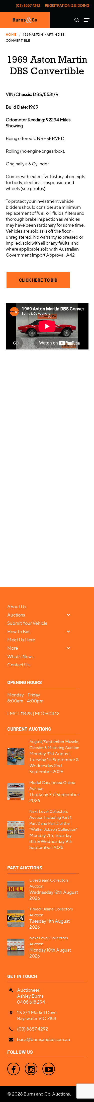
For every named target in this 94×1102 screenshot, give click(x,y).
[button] (38, 280)
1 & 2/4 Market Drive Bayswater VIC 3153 (37, 1015)
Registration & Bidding (67, 5)
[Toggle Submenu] (70, 615)
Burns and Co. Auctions (47, 1094)
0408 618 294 (31, 1002)
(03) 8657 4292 (28, 5)
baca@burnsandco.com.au (43, 1039)
